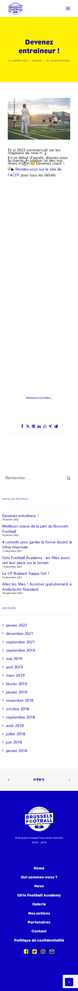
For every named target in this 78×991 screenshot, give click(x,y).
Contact (39, 931)
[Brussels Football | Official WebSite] (15, 8)
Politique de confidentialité (39, 940)
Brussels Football (38, 397)
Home (39, 868)
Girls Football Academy (39, 895)
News (38, 60)
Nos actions (39, 913)
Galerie (39, 904)
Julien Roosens (60, 60)
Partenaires (39, 922)
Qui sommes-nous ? (39, 877)
